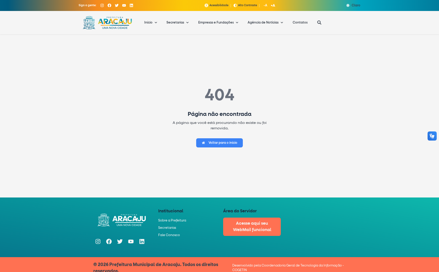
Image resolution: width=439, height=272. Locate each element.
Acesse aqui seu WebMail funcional (252, 226)
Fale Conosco (169, 235)
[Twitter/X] (117, 5)
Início (148, 22)
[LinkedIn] (131, 5)
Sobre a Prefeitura (172, 220)
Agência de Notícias (263, 22)
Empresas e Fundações (216, 22)
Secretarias (175, 22)
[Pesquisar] (319, 22)
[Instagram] (102, 5)
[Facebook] (109, 5)
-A (265, 5)
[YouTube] (124, 5)
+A (273, 5)
